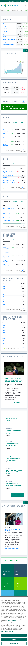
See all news (17, 495)
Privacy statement (12, 620)
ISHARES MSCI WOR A (8, 220)
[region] (14, 621)
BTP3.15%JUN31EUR (8, 175)
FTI (3, 340)
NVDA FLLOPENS (6, 251)
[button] (25, 108)
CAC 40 (5, 29)
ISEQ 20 (5, 31)
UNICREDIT (6, 133)
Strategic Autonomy (8, 44)
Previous (24, 50)
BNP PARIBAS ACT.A (5, 138)
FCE (4, 325)
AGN (4, 299)
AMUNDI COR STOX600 (6, 214)
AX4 (4, 330)
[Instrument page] (14, 67)
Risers (15, 122)
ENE (4, 289)
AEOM (4, 333)
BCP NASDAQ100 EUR (6, 256)
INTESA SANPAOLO (6, 144)
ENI (3, 296)
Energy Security (7, 42)
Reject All (14, 639)
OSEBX (4, 37)
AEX (4, 23)
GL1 (4, 294)
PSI (3, 34)
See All (23, 102)
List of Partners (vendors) (7, 631)
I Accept (14, 635)
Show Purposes (14, 643)
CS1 (4, 286)
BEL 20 (5, 26)
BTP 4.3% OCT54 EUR (7, 171)
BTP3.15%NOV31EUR (8, 180)
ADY (4, 304)
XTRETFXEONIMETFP (9, 211)
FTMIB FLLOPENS (6, 247)
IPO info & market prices (12, 548)
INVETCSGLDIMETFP (8, 217)
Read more (17, 402)
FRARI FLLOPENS (6, 265)
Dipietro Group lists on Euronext (12, 529)
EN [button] (26, 1)
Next (26, 50)
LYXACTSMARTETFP (8, 208)
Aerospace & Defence (9, 39)
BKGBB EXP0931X (5, 261)
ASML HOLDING (5, 130)
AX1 (4, 338)
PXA (4, 343)
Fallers (22, 122)
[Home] (11, 5)
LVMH (4, 141)
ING (4, 302)
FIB (3, 335)
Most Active (6, 122)
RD (3, 291)
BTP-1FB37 (6, 177)
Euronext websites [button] (14, 1)
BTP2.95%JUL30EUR (9, 183)
